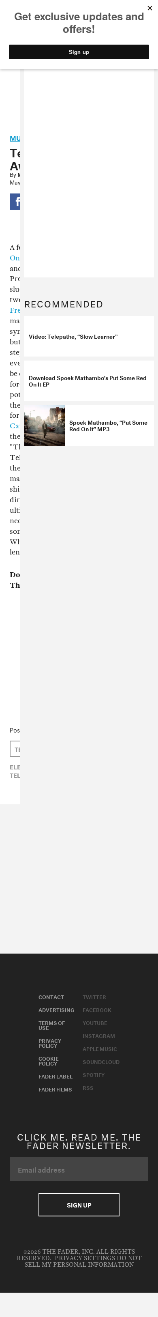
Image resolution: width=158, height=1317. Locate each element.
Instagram (99, 1035)
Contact (51, 996)
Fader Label (55, 1076)
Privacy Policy (49, 1042)
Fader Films (55, 1089)
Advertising (56, 1009)
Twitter (94, 996)
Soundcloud (101, 1061)
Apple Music (100, 1048)
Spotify (94, 1074)
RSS (88, 1087)
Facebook (97, 1009)
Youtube (95, 1022)
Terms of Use (51, 1024)
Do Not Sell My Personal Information (83, 1261)
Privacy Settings (85, 1258)
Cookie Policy (48, 1060)
